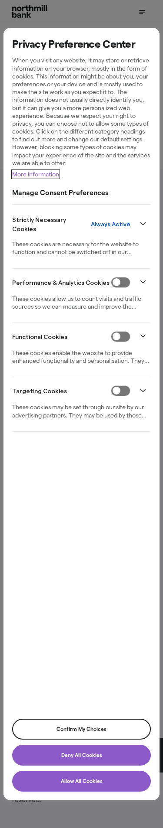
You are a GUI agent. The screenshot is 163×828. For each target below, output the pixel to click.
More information (35, 174)
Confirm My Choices (81, 729)
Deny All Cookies (81, 755)
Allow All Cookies (82, 781)
